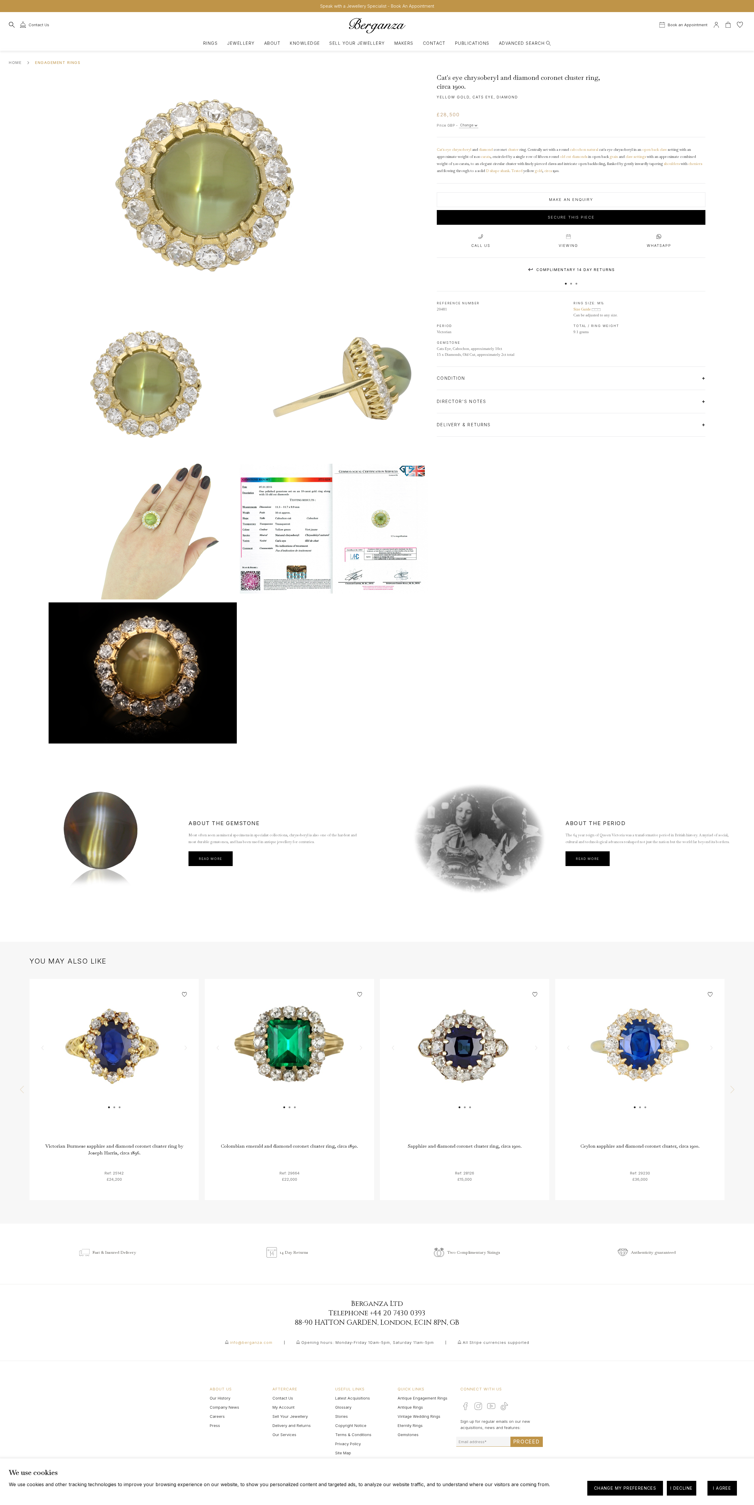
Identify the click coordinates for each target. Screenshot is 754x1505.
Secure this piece (571, 217)
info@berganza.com (251, 1342)
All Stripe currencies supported (496, 1342)
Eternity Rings (410, 1425)
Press (215, 1425)
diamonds (579, 156)
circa (548, 170)
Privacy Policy (348, 1443)
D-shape (493, 170)
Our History (220, 1398)
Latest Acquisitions (352, 1398)
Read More (210, 859)
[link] (114, 1063)
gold (538, 170)
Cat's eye (444, 149)
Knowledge (305, 43)
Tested (516, 170)
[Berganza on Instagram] (478, 1406)
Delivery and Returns (291, 1425)
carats (485, 156)
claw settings (636, 156)
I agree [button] (722, 1488)
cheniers (695, 163)
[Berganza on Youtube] (491, 1406)
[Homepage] (377, 25)
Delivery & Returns (464, 424)
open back (650, 149)
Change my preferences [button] (625, 1488)
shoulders (672, 163)
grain (614, 156)
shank (505, 170)
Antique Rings (410, 1407)
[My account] (716, 24)
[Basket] (729, 24)
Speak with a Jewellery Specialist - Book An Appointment (377, 6)
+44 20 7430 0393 (397, 1313)
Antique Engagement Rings (422, 1398)
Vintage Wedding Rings (419, 1416)
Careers (217, 1416)
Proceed (526, 1442)
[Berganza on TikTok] (504, 1406)
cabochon (578, 149)
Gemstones (408, 1434)
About (272, 43)
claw (663, 149)
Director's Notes (462, 401)
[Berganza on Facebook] (465, 1406)
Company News (224, 1407)
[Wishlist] (740, 24)
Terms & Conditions (353, 1434)
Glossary (343, 1407)
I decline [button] (681, 1488)
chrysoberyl (461, 149)
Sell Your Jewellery (357, 43)
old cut (565, 156)
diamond (486, 149)
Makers (404, 43)
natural (592, 149)
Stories (341, 1416)
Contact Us (282, 1398)
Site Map (343, 1453)
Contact (434, 43)
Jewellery (240, 43)
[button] (565, 280)
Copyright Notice (350, 1425)
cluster (513, 149)
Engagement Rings (57, 62)
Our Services (284, 1434)
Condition (452, 378)
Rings (210, 43)
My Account (283, 1407)
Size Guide (582, 309)
